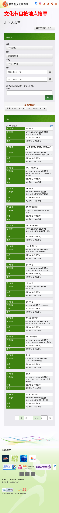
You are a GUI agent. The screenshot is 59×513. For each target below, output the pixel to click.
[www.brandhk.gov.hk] (21, 490)
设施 (7, 44)
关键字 (8, 88)
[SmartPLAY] (32, 458)
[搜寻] (44, 3)
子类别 (8, 60)
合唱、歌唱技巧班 (32, 225)
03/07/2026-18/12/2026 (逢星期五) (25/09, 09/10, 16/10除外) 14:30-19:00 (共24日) (38, 173)
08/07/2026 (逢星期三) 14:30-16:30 (37, 305)
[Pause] (27, 474)
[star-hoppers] (23, 458)
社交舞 (28, 355)
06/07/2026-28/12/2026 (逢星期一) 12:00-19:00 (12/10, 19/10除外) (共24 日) (38, 231)
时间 (7, 68)
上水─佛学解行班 (31, 337)
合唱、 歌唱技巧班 (32, 168)
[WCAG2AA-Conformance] (7, 490)
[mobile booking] (5, 458)
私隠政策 (13, 479)
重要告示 (5, 479)
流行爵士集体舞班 (32, 394)
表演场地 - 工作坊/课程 (33, 141)
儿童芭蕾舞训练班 (32, 207)
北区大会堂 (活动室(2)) (33, 364)
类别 (7, 52)
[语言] (48, 3)
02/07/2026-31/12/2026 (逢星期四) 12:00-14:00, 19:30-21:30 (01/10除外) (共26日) (38, 379)
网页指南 (21, 479)
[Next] (33, 474)
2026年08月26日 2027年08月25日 (25, 108)
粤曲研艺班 (29, 128)
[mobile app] (14, 458)
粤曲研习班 (29, 265)
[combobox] (44, 28)
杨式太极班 (29, 188)
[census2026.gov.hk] (38, 467)
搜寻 (49, 97)
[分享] (52, 3)
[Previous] (21, 474)
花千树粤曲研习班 (32, 318)
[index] (15, 4)
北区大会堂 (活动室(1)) (33, 137)
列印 (51, 126)
